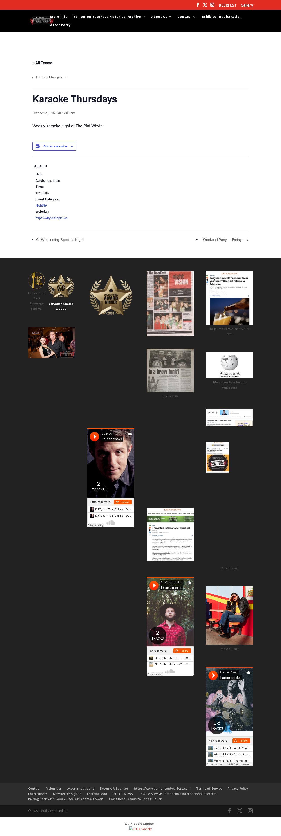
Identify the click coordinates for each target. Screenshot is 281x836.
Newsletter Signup (67, 794)
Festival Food (97, 794)
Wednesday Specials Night (61, 239)
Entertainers (37, 794)
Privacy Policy (238, 788)
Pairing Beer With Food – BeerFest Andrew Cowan (65, 799)
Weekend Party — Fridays (223, 239)
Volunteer (53, 788)
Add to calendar (55, 146)
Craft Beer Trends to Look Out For (135, 799)
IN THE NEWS (123, 794)
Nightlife (41, 205)
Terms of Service (209, 788)
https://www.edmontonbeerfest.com (162, 788)
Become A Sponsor (114, 788)
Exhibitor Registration (222, 17)
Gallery (247, 5)
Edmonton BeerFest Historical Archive (107, 17)
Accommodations (80, 788)
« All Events (42, 62)
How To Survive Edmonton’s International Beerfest (178, 794)
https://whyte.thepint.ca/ (52, 218)
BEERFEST (227, 5)
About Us (159, 17)
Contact (185, 17)
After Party (60, 25)
